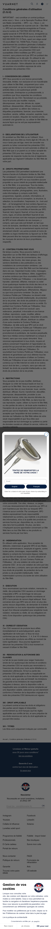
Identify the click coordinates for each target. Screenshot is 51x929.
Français (36, 486)
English (14, 486)
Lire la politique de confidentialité (15, 917)
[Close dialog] (46, 434)
